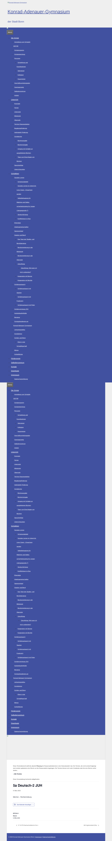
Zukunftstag (21, 264)
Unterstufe (17, 112)
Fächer (16, 108)
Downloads (15, 371)
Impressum (15, 375)
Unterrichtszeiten (19, 169)
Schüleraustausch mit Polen (26, 305)
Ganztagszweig (19, 87)
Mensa (16, 350)
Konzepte (17, 103)
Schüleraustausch (19, 284)
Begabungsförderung (20, 128)
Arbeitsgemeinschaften (21, 227)
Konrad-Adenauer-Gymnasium (39, 11)
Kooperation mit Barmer (25, 276)
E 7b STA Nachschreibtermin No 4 (28, 825)
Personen (17, 58)
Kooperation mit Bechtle (25, 280)
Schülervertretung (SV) (21, 309)
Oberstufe (17, 120)
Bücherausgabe (22, 140)
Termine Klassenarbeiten (21, 124)
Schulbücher (18, 136)
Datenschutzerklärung (21, 379)
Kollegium (21, 75)
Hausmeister (21, 79)
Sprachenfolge (18, 165)
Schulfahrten (18, 334)
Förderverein (15, 358)
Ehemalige (17, 223)
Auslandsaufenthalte (20, 313)
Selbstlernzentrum (19, 91)
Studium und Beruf (20, 235)
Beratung (17, 317)
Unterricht (14, 100)
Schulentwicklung (19, 54)
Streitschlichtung (23, 214)
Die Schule (15, 38)
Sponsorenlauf (18, 231)
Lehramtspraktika (19, 329)
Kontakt (14, 367)
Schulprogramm (19, 50)
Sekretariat (21, 71)
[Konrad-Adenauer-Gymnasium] (18, 29)
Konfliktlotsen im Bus (24, 219)
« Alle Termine (17, 774)
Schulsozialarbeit (23, 182)
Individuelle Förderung (21, 132)
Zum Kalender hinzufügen (24, 804)
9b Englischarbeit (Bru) (90, 825)
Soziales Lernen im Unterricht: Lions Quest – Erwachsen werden (26, 190)
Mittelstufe (17, 116)
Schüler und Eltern (20, 338)
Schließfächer (18, 354)
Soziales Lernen (19, 177)
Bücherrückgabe (23, 145)
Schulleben (15, 173)
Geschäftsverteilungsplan (22, 83)
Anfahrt (16, 95)
